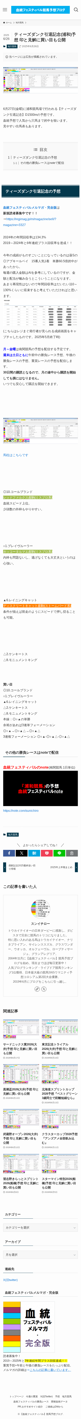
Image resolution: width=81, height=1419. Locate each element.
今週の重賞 (32, 1396)
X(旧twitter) (10, 1280)
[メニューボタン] (5, 10)
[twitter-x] (43, 989)
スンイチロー (40, 923)
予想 (57, 1396)
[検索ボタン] (76, 10)
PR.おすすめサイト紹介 (30, 1406)
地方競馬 (12, 46)
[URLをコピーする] (72, 853)
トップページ (16, 1396)
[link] (37, 989)
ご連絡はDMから (54, 1406)
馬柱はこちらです (15, 455)
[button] (9, 853)
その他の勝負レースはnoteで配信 (42, 162)
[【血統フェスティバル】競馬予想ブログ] (40, 10)
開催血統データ (59, 1401)
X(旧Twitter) (46, 1396)
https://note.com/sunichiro (21, 810)
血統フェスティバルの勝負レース (31, 1401)
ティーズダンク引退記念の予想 (35, 157)
